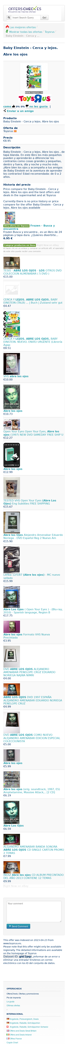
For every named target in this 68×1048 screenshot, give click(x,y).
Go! (44, 17)
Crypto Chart (12, 1042)
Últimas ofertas (13, 1005)
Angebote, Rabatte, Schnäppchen (24, 1022)
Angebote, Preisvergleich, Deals (24, 1018)
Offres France (15, 1038)
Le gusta (10, 1001)
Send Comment (19, 926)
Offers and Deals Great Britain (22, 1030)
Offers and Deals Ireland (20, 1034)
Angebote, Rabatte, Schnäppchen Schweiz (28, 1026)
